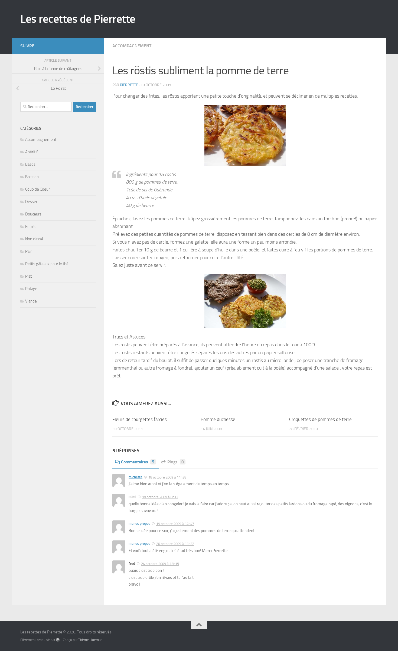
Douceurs (33, 214)
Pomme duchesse (218, 419)
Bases (30, 164)
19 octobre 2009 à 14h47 (175, 524)
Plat (28, 276)
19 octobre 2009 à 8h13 (160, 497)
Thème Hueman (90, 640)
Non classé (34, 239)
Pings (175, 461)
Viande (31, 301)
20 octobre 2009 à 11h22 (175, 544)
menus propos (139, 524)
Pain (28, 251)
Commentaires (137, 461)
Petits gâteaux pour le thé (46, 263)
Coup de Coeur (37, 189)
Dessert (32, 201)
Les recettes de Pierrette (77, 19)
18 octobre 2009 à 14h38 (167, 477)
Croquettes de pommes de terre (320, 419)
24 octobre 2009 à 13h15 (160, 564)
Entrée (31, 226)
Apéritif (31, 152)
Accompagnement (131, 45)
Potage (31, 288)
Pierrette (129, 85)
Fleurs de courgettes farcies (139, 419)
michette (135, 477)
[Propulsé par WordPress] (58, 640)
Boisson (32, 176)
